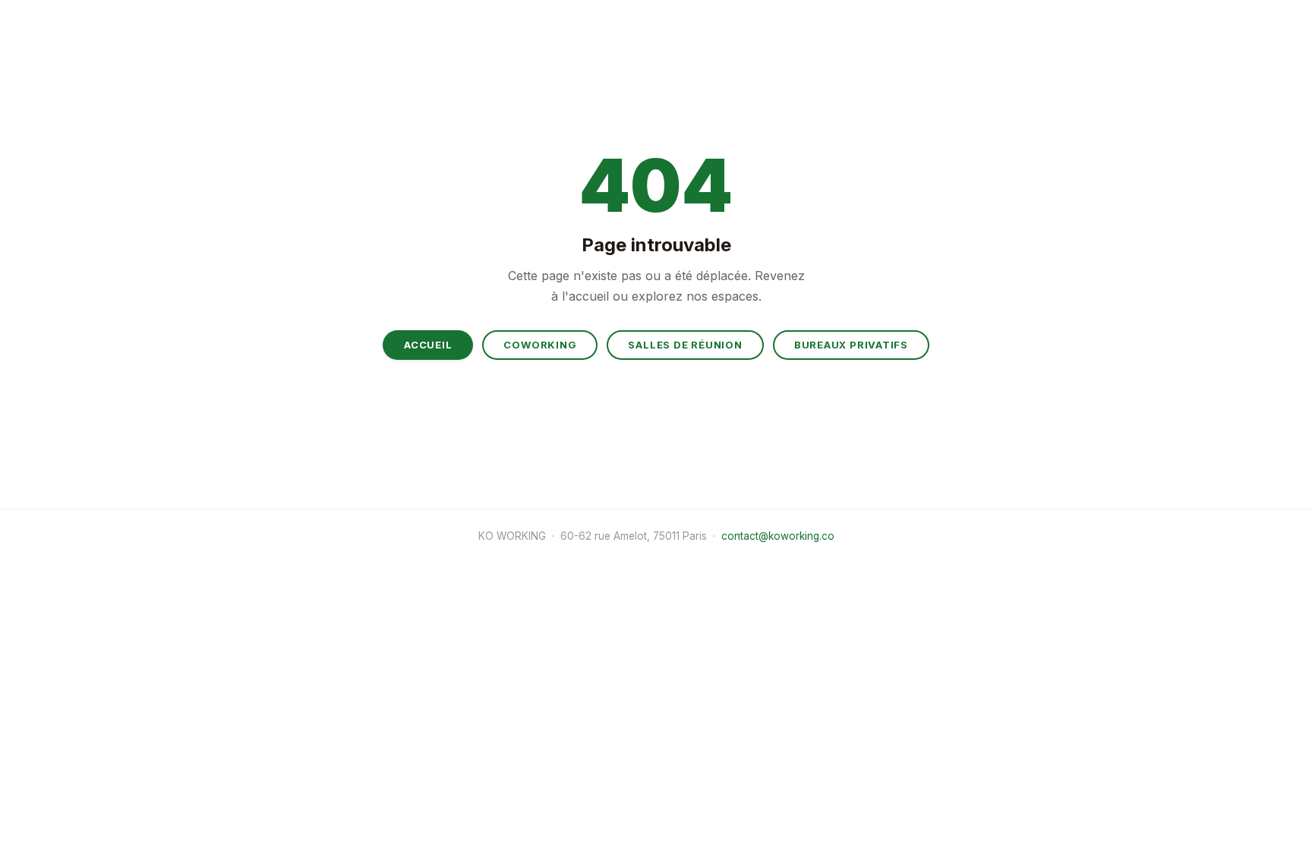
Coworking (539, 345)
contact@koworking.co (777, 536)
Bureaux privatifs (851, 345)
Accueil (428, 345)
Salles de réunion (685, 345)
